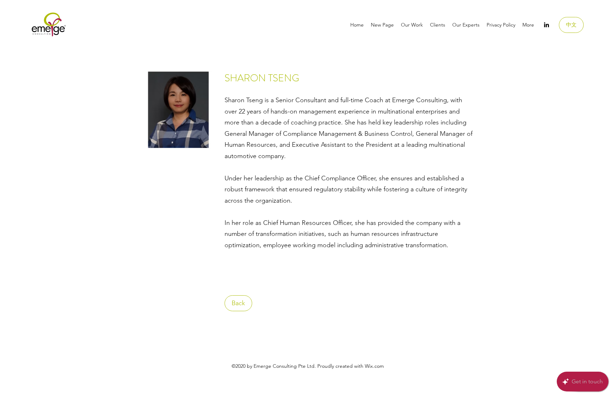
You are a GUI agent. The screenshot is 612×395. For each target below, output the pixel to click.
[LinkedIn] (546, 24)
